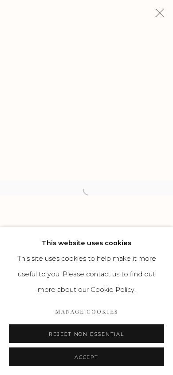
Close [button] (157, 15)
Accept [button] (86, 357)
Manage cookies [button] (86, 311)
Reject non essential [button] (86, 334)
